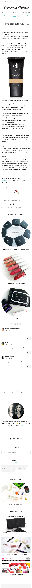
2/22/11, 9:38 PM (8, 358)
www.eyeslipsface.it (6, 180)
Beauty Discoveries (8, 465)
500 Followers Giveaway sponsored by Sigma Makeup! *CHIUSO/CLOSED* (16, 533)
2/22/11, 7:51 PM (8, 330)
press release (7, 209)
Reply (28, 338)
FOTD (9, 468)
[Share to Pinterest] (13, 204)
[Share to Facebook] (8, 204)
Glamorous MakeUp (16, 7)
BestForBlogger (25, 586)
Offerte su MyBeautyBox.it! (16, 574)
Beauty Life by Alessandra (12, 328)
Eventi (4, 468)
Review (19, 468)
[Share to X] (10, 204)
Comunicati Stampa (11, 207)
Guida (14, 468)
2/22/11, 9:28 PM (8, 344)
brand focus (6, 471)
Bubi (6, 342)
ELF (20, 207)
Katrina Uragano (10, 356)
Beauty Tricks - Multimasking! (16, 504)
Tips (24, 468)
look (13, 471)
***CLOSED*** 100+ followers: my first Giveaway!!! (16, 554)
